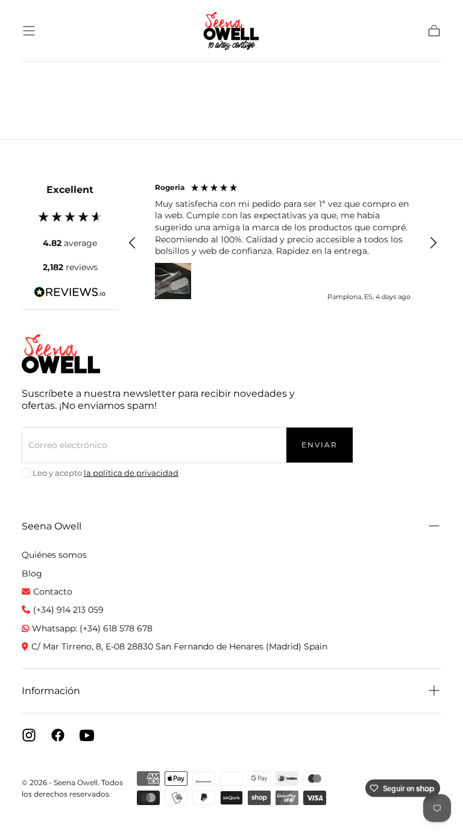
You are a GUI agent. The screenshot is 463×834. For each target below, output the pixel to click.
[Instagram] (29, 735)
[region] (282, 243)
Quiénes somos (54, 554)
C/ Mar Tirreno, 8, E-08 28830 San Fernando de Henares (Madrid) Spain (179, 646)
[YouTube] (87, 735)
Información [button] (51, 691)
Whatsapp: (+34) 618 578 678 (92, 628)
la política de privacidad (131, 473)
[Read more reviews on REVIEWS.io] (70, 294)
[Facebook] (58, 735)
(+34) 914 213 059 (68, 609)
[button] (29, 31)
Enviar (319, 444)
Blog (32, 573)
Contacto (52, 591)
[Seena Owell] (61, 353)
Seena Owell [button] (51, 526)
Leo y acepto (105, 473)
